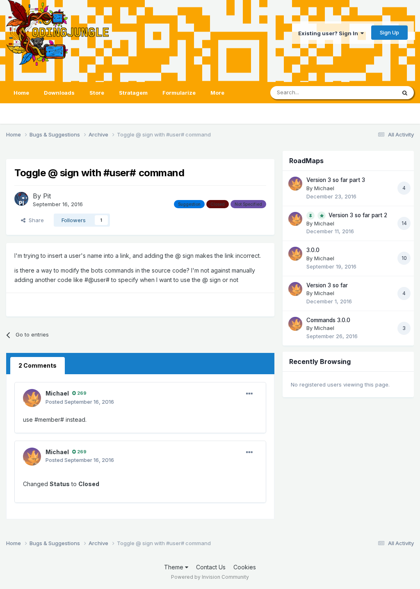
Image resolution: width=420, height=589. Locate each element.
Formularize (179, 92)
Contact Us (211, 567)
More (217, 92)
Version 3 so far (327, 285)
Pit (47, 196)
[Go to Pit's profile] (21, 199)
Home (21, 92)
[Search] (405, 92)
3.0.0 (313, 250)
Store (96, 92)
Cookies (244, 567)
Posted (80, 401)
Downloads (59, 92)
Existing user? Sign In (329, 33)
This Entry (373, 92)
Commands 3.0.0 (328, 320)
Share (34, 220)
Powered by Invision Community (210, 577)
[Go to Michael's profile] (32, 398)
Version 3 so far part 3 (335, 180)
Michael (57, 393)
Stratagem (133, 92)
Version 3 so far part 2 (358, 215)
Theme (174, 567)
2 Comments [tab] (37, 365)
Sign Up (389, 32)
